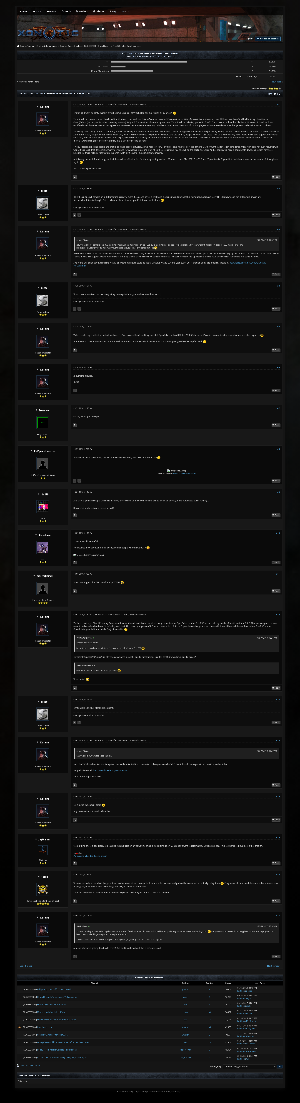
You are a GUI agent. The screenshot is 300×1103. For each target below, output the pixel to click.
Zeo (185, 1019)
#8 (278, 449)
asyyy (185, 1012)
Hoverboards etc (44, 1027)
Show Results (276, 82)
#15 (278, 796)
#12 (278, 615)
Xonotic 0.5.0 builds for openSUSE (52, 1035)
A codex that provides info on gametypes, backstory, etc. (62, 1057)
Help (114, 11)
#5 (278, 327)
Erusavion (44, 410)
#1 (278, 104)
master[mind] (44, 576)
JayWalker (44, 839)
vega (185, 997)
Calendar (99, 11)
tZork (44, 877)
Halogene (250, 1028)
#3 (278, 229)
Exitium (44, 106)
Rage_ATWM (185, 1050)
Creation (185, 1035)
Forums (52, 11)
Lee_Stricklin (185, 1057)
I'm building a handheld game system (90, 856)
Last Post (241, 991)
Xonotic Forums (27, 46)
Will (247, 1059)
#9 (278, 492)
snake (185, 1004)
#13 (278, 699)
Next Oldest (26, 966)
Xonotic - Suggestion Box (71, 46)
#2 (278, 188)
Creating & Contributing (46, 46)
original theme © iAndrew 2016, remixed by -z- (163, 1092)
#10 (278, 533)
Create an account (269, 39)
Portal (38, 11)
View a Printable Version (30, 1065)
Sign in (249, 38)
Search (67, 11)
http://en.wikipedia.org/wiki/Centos (110, 770)
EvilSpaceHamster (44, 451)
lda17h (44, 494)
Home (24, 11)
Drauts (249, 1013)
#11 (278, 574)
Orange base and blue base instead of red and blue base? (63, 1042)
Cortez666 (250, 1051)
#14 (278, 740)
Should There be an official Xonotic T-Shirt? (56, 1019)
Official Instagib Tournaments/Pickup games (57, 997)
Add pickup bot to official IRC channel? (54, 989)
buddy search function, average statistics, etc (57, 1050)
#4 (278, 286)
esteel (44, 190)
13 (209, 1019)
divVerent (250, 1044)
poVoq (185, 989)
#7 (278, 408)
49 (209, 1012)
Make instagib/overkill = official (51, 1012)
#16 (278, 837)
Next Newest (273, 966)
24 (209, 1042)
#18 (278, 915)
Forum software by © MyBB (129, 1092)
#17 (278, 875)
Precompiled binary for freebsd (51, 1004)
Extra (124, 11)
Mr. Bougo (251, 1021)
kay (185, 1042)
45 (209, 1027)
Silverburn (44, 535)
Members (83, 11)
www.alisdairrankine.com (184, 473)
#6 (278, 367)
